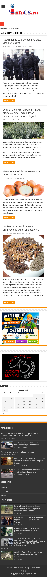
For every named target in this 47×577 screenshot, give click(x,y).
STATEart (19, 568)
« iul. (3, 413)
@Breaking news (23, 46)
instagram (4, 491)
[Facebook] (23, 570)
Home (4, 28)
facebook (4, 488)
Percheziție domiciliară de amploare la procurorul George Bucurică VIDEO (28, 519)
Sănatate (22, 120)
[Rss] (21, 570)
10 (5, 401)
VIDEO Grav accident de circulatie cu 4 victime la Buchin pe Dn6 (29, 471)
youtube (3, 495)
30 (28, 474)
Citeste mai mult (9, 100)
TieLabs (37, 568)
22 (36, 404)
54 (15, 438)
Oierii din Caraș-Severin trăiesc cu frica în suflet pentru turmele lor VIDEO (28, 554)
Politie (30, 46)
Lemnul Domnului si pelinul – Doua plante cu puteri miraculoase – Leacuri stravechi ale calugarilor (22, 113)
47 (26, 447)
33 (15, 454)
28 (30, 407)
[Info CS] (23, 10)
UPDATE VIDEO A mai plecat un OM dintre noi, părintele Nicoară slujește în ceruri (29, 460)
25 (11, 407)
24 (5, 407)
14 (30, 401)
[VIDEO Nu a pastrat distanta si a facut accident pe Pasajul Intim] (7, 445)
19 (18, 404)
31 (26, 465)
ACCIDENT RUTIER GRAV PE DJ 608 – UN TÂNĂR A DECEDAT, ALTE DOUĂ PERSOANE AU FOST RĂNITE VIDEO (29, 542)
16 (42, 401)
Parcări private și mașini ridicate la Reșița (17, 452)
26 (18, 407)
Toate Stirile (28, 233)
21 (30, 404)
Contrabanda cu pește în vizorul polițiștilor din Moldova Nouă (27, 529)
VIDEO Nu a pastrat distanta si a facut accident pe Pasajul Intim (27, 443)
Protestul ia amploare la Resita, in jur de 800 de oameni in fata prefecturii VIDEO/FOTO (20, 434)
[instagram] (26, 570)
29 (36, 407)
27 (24, 407)
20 (24, 404)
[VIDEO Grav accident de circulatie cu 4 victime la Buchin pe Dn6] (7, 473)
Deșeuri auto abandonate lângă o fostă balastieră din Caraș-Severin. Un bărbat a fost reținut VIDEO (28, 508)
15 (36, 401)
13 (24, 401)
